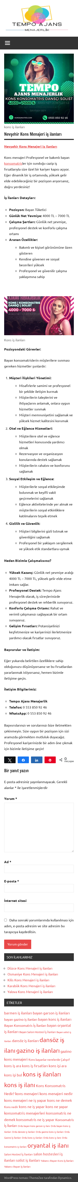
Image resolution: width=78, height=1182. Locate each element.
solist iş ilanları (28, 1160)
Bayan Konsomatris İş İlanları (25, 1025)
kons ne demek (59, 1100)
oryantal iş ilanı (48, 1145)
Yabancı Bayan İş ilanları (17, 1166)
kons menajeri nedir (56, 1093)
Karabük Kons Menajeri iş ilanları (31, 986)
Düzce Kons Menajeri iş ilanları (29, 968)
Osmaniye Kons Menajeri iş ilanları (32, 974)
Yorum (10, 798)
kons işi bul (13, 1075)
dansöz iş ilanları (25, 1040)
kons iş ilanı (19, 1084)
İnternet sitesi (15, 900)
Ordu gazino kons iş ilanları (50, 1131)
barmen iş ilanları (18, 1013)
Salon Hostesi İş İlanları (18, 1154)
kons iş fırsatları (35, 1065)
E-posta (11, 881)
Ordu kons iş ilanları (32, 1137)
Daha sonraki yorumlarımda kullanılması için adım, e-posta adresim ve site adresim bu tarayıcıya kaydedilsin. (39, 926)
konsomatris (13, 163)
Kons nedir (11, 1107)
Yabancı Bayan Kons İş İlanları (57, 1160)
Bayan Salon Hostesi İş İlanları (37, 1032)
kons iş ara (12, 1065)
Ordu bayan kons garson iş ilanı (34, 1126)
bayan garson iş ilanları (51, 1013)
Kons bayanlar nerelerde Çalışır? (49, 1059)
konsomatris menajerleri (24, 1113)
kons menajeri (27, 1093)
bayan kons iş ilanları (54, 1019)
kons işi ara (58, 1065)
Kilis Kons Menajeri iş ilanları (28, 980)
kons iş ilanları (42, 1074)
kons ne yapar (57, 1106)
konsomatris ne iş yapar (35, 1119)
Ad (7, 862)
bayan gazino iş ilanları (20, 1019)
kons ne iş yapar (32, 1106)
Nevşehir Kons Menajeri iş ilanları (30, 146)
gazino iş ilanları (38, 1050)
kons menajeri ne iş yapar (25, 1100)
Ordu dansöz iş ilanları (23, 1131)
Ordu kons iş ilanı (52, 1137)
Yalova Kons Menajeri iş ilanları (30, 991)
